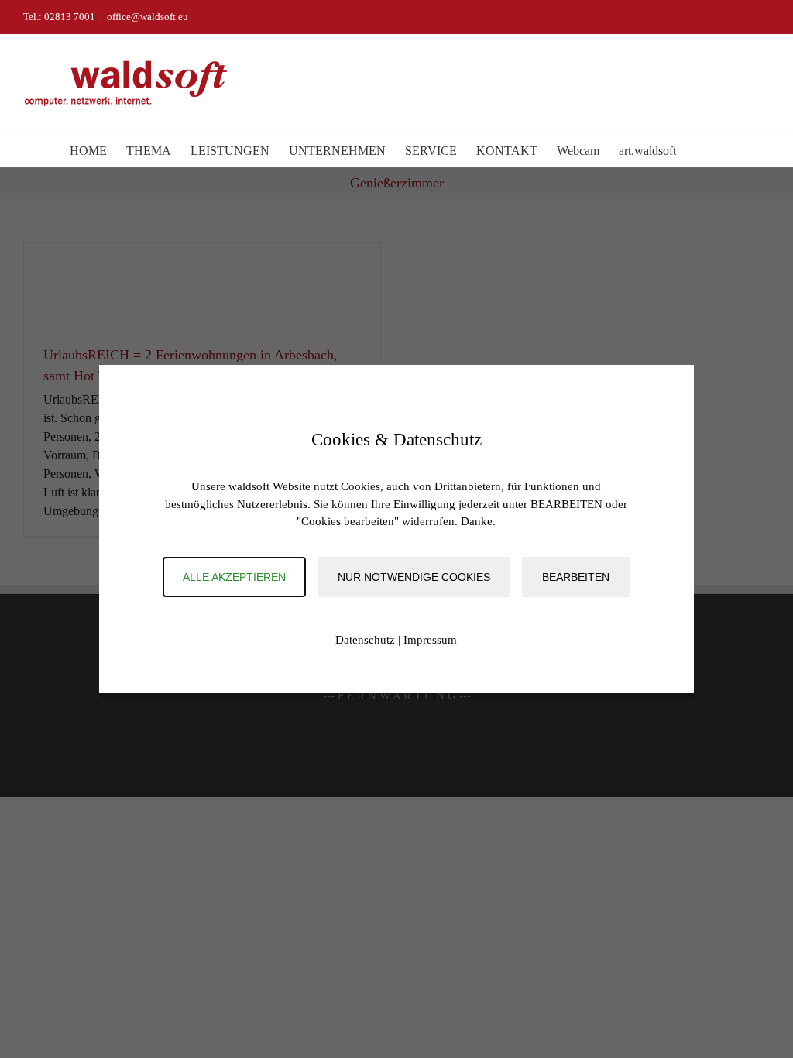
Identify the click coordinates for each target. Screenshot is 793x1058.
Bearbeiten (575, 577)
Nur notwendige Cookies (414, 577)
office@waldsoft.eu (147, 16)
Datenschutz (365, 640)
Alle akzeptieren (234, 577)
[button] (700, 150)
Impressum (430, 640)
